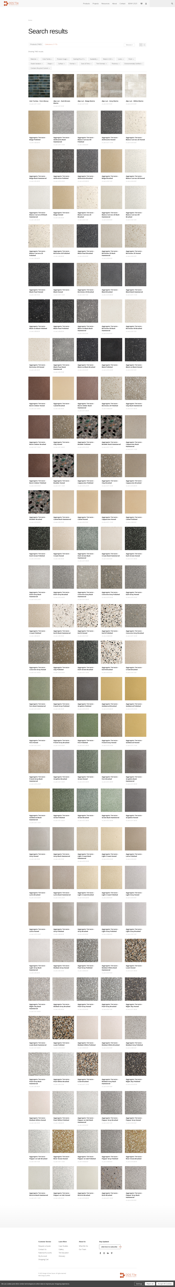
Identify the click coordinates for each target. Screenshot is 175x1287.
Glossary (62, 1256)
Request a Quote (44, 1246)
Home (30, 20)
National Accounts (45, 1253)
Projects (96, 3)
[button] (140, 44)
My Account (42, 1256)
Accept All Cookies (165, 1284)
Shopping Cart (43, 1259)
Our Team (82, 1249)
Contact (122, 3)
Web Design (41, 1275)
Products (86, 3)
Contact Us (42, 1249)
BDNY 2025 (132, 3)
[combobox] (159, 3)
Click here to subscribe (109, 1247)
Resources (105, 3)
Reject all (150, 1284)
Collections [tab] (51, 44)
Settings (139, 1284)
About (114, 3)
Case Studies (63, 1246)
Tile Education (64, 1253)
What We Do (83, 1246)
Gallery (61, 1249)
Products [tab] (35, 44)
